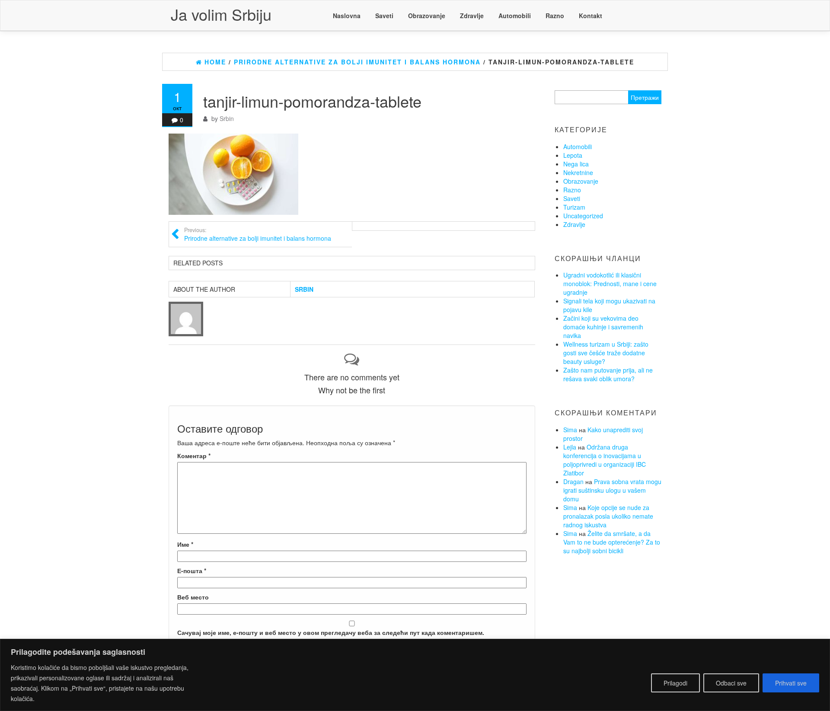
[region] (415, 675)
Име (185, 544)
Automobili (514, 15)
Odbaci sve (731, 683)
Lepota (572, 155)
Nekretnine (578, 172)
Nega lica (576, 163)
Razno (555, 15)
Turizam (574, 207)
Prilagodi (675, 683)
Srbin (227, 118)
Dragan (573, 481)
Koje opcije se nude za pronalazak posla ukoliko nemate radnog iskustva (608, 516)
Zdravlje (472, 15)
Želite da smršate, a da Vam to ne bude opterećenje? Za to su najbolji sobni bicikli (611, 542)
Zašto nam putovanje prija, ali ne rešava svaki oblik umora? (608, 374)
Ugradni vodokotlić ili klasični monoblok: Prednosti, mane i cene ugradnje (610, 284)
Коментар (194, 455)
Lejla (569, 447)
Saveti (384, 15)
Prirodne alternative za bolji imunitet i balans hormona (257, 234)
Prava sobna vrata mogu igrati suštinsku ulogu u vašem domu (612, 490)
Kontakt (590, 15)
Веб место (193, 597)
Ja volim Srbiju (221, 14)
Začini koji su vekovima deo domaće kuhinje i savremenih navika (603, 327)
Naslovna (347, 15)
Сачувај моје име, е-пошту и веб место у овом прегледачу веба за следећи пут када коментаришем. (330, 632)
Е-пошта (191, 570)
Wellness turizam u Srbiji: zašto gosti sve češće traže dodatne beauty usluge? (605, 353)
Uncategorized (583, 215)
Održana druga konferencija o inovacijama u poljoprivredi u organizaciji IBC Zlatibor (604, 460)
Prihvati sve (791, 683)
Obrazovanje (426, 15)
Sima (570, 429)
